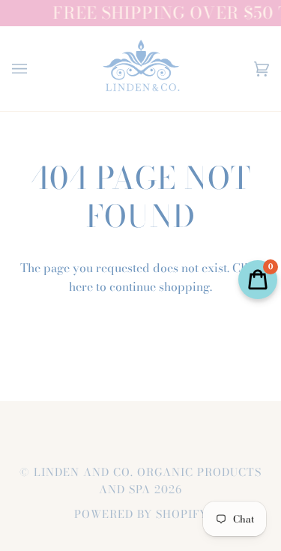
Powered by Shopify (141, 514)
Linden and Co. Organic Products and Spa (148, 481)
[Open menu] (34, 68)
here (81, 286)
